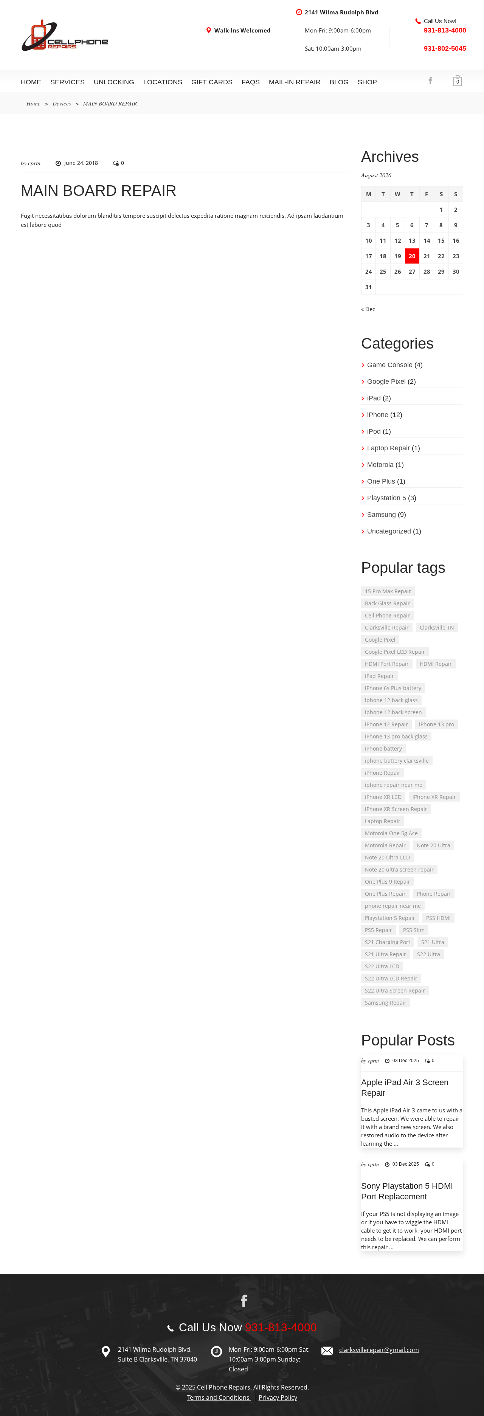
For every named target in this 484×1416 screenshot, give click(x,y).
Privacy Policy (278, 1397)
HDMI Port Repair (387, 663)
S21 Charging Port (387, 942)
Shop (367, 82)
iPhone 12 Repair (386, 724)
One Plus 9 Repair (387, 881)
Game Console (390, 365)
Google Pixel (386, 381)
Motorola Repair (385, 845)
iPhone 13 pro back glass (396, 736)
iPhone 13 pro (436, 724)
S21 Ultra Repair (385, 954)
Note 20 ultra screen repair (399, 869)
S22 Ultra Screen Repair (395, 990)
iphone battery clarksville (397, 760)
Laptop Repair (388, 448)
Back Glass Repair (387, 603)
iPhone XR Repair (434, 796)
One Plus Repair (385, 893)
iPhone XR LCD (383, 796)
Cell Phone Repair (387, 615)
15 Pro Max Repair (388, 591)
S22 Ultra (428, 954)
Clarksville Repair (387, 627)
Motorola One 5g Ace (391, 833)
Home (31, 82)
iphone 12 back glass (391, 700)
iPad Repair (379, 675)
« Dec (368, 309)
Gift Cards (212, 82)
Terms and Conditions (219, 1397)
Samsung (381, 514)
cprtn (34, 163)
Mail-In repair (295, 82)
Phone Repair (434, 893)
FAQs (251, 82)
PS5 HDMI (438, 917)
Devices (62, 103)
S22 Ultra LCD (382, 966)
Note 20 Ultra (433, 845)
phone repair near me (393, 905)
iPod (374, 431)
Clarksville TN (437, 627)
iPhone (377, 415)
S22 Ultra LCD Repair (391, 978)
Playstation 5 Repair (390, 917)
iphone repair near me (393, 784)
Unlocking (114, 82)
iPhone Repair (382, 772)
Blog (339, 82)
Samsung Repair (385, 1002)
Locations (162, 82)
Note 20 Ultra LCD (387, 857)
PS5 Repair (378, 930)
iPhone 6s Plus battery (393, 688)
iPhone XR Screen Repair (396, 809)
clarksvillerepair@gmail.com (379, 1350)
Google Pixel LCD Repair (395, 651)
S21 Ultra (432, 942)
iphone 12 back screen (393, 712)
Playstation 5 (386, 498)
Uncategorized (389, 531)
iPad (374, 398)
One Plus (381, 481)
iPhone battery (383, 748)
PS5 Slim (414, 930)
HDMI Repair (436, 663)
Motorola (380, 464)
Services (67, 82)
